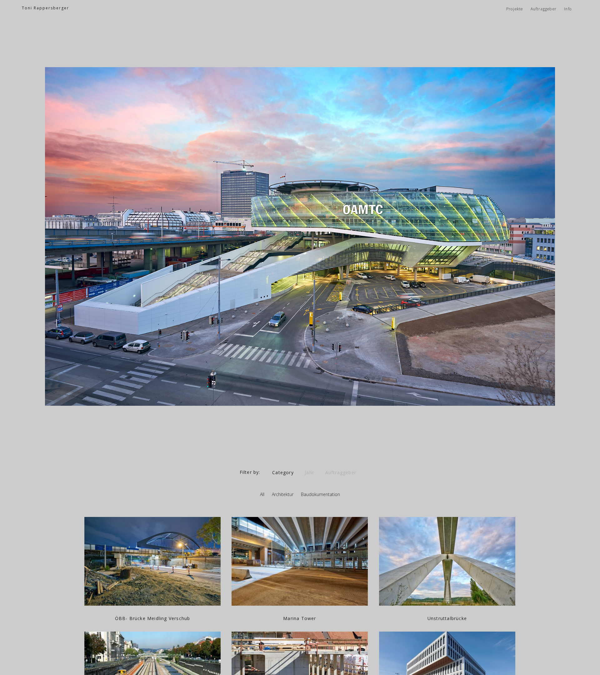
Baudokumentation (320, 494)
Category (283, 472)
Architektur (282, 494)
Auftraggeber (544, 9)
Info (568, 9)
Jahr (309, 472)
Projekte (514, 9)
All (262, 494)
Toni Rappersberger (45, 8)
